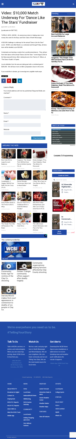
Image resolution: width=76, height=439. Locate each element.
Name (6, 113)
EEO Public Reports (47, 377)
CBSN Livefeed (59, 409)
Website (6, 129)
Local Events (27, 414)
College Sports (59, 392)
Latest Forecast (44, 389)
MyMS (57, 412)
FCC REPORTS (37, 377)
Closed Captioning (27, 377)
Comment (8, 97)
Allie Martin (12, 27)
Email (6, 121)
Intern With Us (11, 409)
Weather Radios (44, 403)
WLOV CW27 (59, 402)
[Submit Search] (73, 4)
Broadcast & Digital (13, 392)
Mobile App (54, 363)
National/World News (29, 395)
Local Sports (59, 389)
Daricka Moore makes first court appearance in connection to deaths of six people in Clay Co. (8, 303)
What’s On (58, 415)
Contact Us (10, 395)
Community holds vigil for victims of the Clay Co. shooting (7, 276)
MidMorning (27, 399)
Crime (25, 389)
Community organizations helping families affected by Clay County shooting (39, 267)
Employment (11, 399)
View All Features (44, 416)
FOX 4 (57, 405)
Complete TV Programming (63, 155)
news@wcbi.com (17, 363)
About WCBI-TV (12, 389)
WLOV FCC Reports (13, 405)
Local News (4, 76)
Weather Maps (43, 406)
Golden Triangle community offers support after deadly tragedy (24, 276)
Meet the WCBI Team (13, 412)
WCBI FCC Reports (13, 402)
